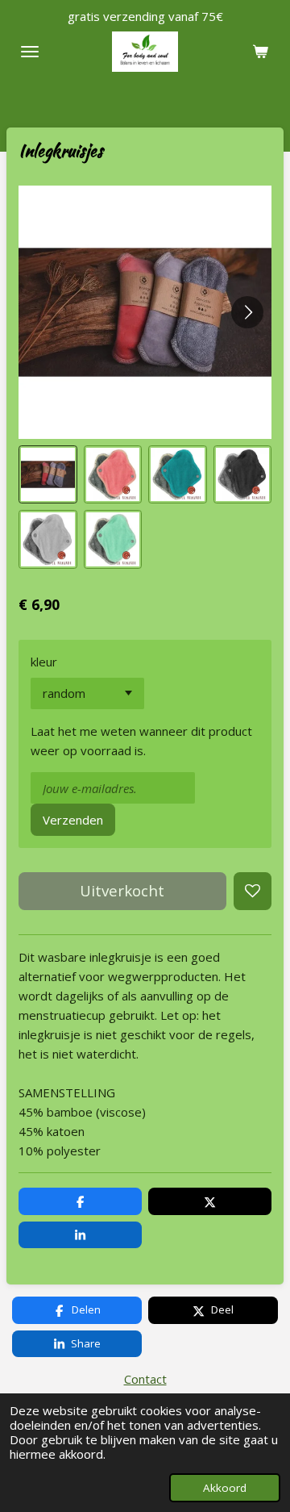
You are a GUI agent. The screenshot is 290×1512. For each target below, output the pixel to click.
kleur (44, 662)
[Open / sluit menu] (30, 51)
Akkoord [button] (224, 1488)
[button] (48, 474)
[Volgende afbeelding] (247, 312)
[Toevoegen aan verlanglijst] (252, 891)
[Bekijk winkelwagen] (260, 51)
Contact (145, 1379)
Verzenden (73, 820)
